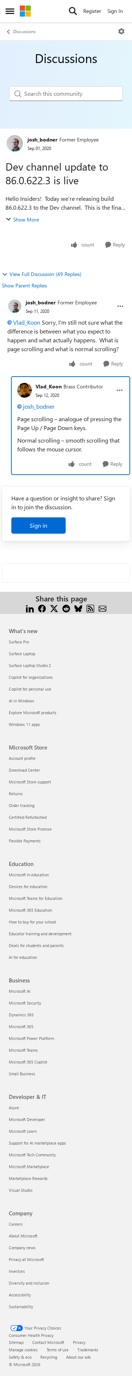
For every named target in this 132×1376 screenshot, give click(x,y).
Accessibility (20, 1295)
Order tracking (21, 805)
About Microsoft (23, 1236)
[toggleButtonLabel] (121, 31)
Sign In (115, 10)
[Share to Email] (102, 607)
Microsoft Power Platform (31, 1038)
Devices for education (28, 886)
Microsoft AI (19, 991)
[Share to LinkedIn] (30, 607)
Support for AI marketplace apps (37, 1143)
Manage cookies (23, 1349)
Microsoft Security (25, 1003)
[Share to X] (54, 607)
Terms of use (58, 1349)
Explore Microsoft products (32, 712)
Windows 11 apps (24, 724)
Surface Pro (19, 642)
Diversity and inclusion (29, 1283)
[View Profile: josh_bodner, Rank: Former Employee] (15, 143)
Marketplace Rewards (28, 1178)
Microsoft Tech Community (32, 1154)
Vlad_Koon (26, 322)
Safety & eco (20, 1357)
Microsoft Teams (23, 1050)
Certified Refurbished (28, 817)
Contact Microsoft (48, 1342)
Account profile (22, 758)
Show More (26, 219)
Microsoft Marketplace (29, 1166)
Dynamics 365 (21, 1014)
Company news (22, 1247)
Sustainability (21, 1306)
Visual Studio (20, 1190)
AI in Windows (21, 700)
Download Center (24, 770)
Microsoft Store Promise (30, 829)
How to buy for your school (32, 922)
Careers (16, 1224)
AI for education (23, 957)
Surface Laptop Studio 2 (30, 665)
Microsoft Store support (30, 782)
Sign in (38, 525)
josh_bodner (42, 139)
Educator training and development (40, 933)
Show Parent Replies (24, 285)
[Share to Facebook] (42, 607)
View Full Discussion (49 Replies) (45, 273)
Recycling (48, 1357)
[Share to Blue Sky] (78, 607)
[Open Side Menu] (10, 11)
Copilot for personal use (30, 689)
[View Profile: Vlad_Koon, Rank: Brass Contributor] (24, 390)
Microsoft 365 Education (30, 910)
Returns (16, 793)
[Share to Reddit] (66, 607)
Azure (14, 1107)
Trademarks (87, 1349)
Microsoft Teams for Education (35, 898)
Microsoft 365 (21, 1026)
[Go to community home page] (25, 11)
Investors (17, 1271)
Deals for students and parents (36, 945)
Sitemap (16, 1342)
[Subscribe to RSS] (90, 607)
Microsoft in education (29, 874)
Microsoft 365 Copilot (28, 1062)
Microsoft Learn (23, 1131)
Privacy (79, 1342)
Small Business (22, 1073)
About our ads (78, 1357)
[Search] (73, 11)
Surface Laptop (22, 653)
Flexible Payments (25, 841)
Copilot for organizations (31, 677)
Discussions (24, 31)
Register (92, 10)
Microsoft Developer (27, 1119)
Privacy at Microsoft (26, 1259)
